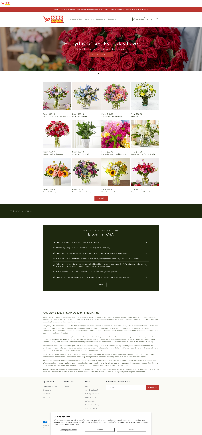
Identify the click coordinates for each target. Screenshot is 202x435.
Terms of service (91, 409)
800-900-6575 (142, 9)
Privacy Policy (73, 424)
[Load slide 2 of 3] (98, 73)
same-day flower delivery (56, 339)
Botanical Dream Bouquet (82, 192)
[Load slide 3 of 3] (101, 73)
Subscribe (152, 388)
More (101, 284)
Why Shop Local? (91, 390)
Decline (131, 430)
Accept (100, 430)
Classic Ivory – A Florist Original (143, 154)
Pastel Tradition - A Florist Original (57, 116)
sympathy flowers (102, 354)
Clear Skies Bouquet (80, 116)
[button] (89, 19)
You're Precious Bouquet (53, 154)
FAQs (87, 386)
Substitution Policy (92, 405)
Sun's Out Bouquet (50, 192)
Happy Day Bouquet (139, 116)
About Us (46, 397)
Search (66, 386)
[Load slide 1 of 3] (95, 73)
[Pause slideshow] (112, 73)
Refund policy (90, 401)
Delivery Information (93, 394)
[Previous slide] (90, 73)
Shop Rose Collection (101, 55)
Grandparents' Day (50, 386)
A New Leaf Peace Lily (81, 154)
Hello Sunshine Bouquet (111, 192)
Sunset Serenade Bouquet (111, 116)
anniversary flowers (50, 348)
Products (46, 394)
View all (101, 198)
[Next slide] (106, 73)
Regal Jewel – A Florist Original (143, 192)
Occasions (47, 390)
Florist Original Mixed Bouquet (113, 154)
